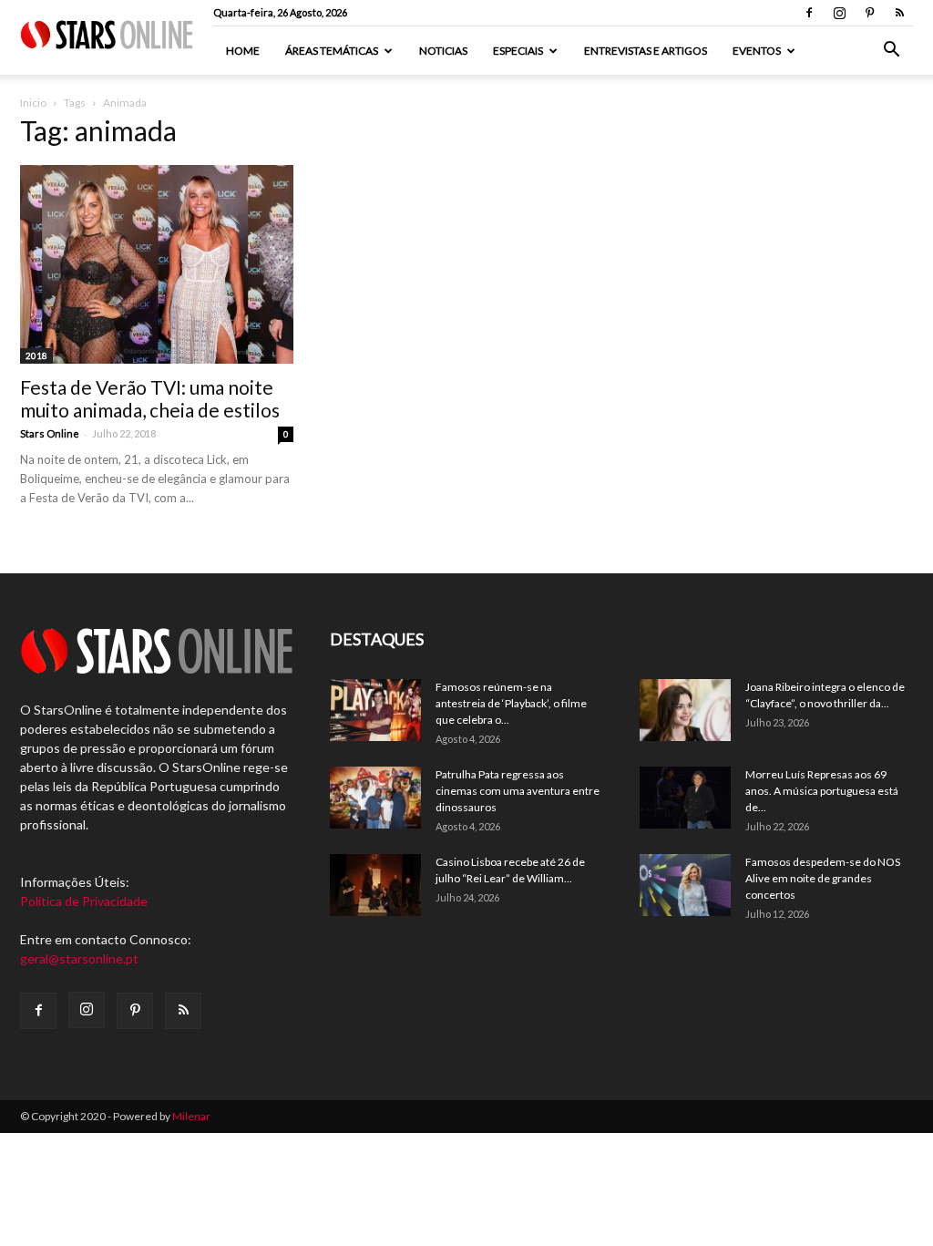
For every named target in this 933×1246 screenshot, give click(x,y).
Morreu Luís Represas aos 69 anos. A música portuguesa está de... (821, 790)
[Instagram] (839, 13)
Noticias (443, 50)
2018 (36, 355)
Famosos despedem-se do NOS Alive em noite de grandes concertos (822, 878)
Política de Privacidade (84, 901)
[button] (891, 51)
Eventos (757, 50)
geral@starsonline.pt (79, 958)
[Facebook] (809, 13)
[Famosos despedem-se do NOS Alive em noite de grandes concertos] (685, 885)
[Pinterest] (869, 13)
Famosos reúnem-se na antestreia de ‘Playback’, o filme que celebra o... (511, 703)
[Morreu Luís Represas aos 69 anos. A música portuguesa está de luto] (685, 798)
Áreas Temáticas (331, 50)
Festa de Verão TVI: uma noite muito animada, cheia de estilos (150, 398)
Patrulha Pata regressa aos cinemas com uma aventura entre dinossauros (518, 790)
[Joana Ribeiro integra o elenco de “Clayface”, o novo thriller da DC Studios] (685, 710)
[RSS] (899, 13)
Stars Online (49, 433)
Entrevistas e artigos (645, 50)
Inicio (33, 102)
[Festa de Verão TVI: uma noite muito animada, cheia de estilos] (156, 264)
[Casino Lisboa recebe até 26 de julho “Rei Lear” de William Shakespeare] (375, 885)
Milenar (191, 1116)
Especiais (518, 50)
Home (243, 50)
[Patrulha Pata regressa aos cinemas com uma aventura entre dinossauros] (375, 798)
